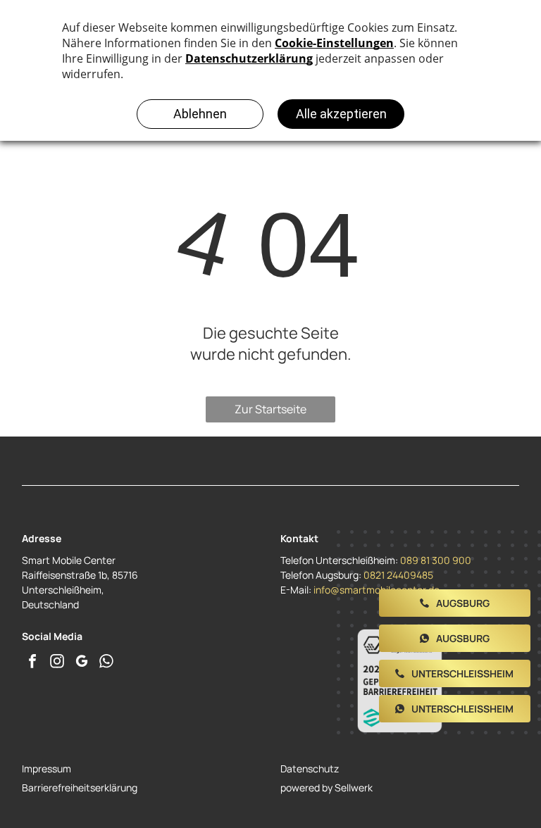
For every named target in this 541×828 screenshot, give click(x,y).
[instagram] (57, 663)
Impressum (46, 768)
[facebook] (32, 663)
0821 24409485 (398, 575)
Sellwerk (354, 787)
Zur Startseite (270, 409)
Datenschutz (309, 768)
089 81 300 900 (435, 560)
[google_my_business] (81, 663)
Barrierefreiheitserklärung (79, 787)
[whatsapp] (106, 663)
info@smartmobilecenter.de (376, 589)
